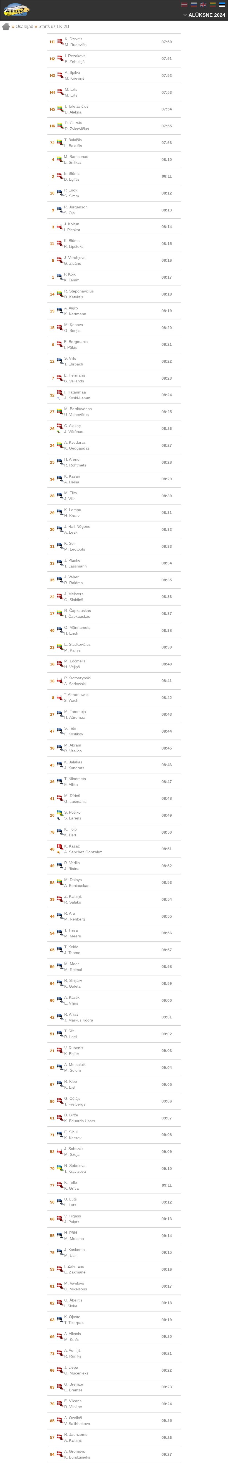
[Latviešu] (184, 4)
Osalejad (24, 26)
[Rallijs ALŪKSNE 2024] (17, 9)
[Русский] (193, 4)
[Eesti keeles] (222, 4)
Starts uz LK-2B (53, 26)
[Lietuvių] (212, 4)
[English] (203, 4)
